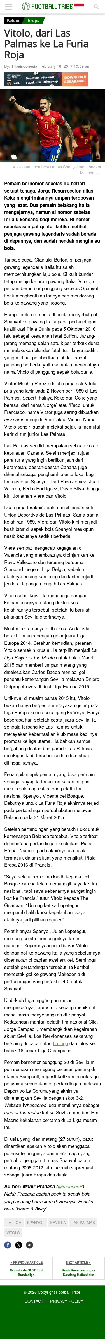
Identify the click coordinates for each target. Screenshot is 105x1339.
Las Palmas (83, 1222)
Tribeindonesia (24, 66)
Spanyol (36, 1222)
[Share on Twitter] (18, 1245)
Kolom (13, 20)
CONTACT (34, 1301)
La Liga (60, 1043)
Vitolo (13, 1232)
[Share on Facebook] (7, 1245)
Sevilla (58, 1222)
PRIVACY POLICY (66, 1301)
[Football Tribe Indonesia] (52, 6)
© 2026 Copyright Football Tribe (52, 1292)
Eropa (33, 20)
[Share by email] (29, 1245)
